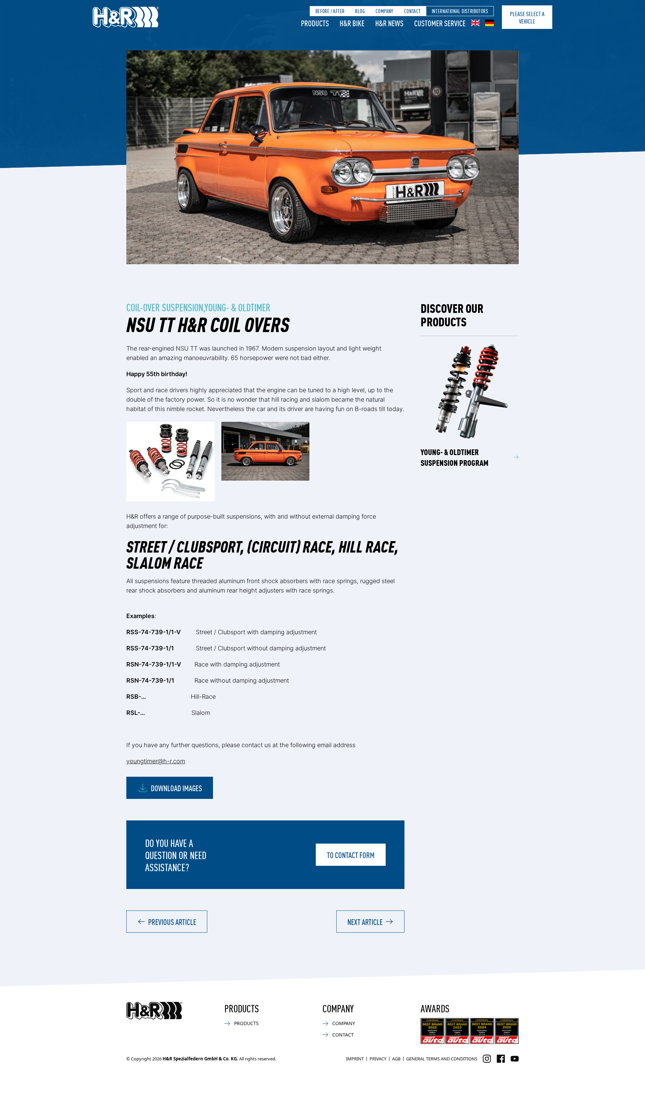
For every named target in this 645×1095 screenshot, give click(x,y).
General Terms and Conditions (441, 1059)
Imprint (355, 1059)
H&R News (389, 22)
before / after (330, 10)
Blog (360, 10)
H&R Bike (352, 22)
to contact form (351, 854)
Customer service (440, 22)
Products (315, 22)
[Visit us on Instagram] (487, 1059)
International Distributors (460, 10)
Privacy (378, 1059)
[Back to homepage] (154, 1010)
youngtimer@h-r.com (155, 761)
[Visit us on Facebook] (501, 1059)
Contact (412, 10)
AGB (396, 1059)
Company (384, 10)
